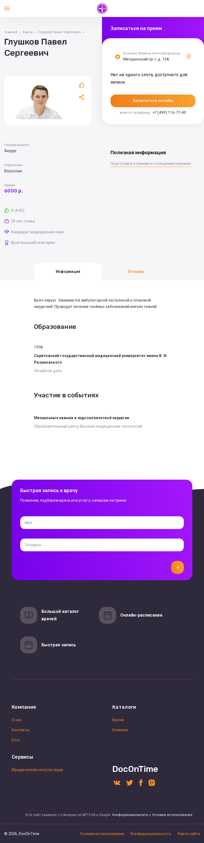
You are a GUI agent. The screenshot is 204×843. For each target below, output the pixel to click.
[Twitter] (129, 782)
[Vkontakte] (116, 782)
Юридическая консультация (37, 770)
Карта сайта (189, 834)
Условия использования (172, 815)
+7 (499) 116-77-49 (169, 112)
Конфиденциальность (130, 815)
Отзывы (136, 271)
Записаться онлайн (153, 100)
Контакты (20, 730)
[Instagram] (151, 782)
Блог (16, 740)
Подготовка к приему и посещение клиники (150, 163)
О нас (17, 720)
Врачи (28, 32)
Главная (11, 32)
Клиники (120, 730)
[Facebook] (141, 782)
